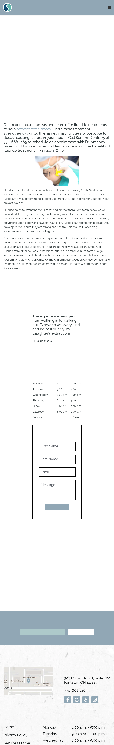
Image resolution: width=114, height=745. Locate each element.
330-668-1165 (76, 690)
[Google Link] (76, 699)
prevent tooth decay (33, 129)
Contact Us (80, 632)
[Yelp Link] (85, 699)
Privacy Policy (15, 735)
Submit (57, 507)
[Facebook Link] (67, 699)
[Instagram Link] (94, 699)
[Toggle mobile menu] (109, 7)
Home (9, 727)
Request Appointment (42, 632)
